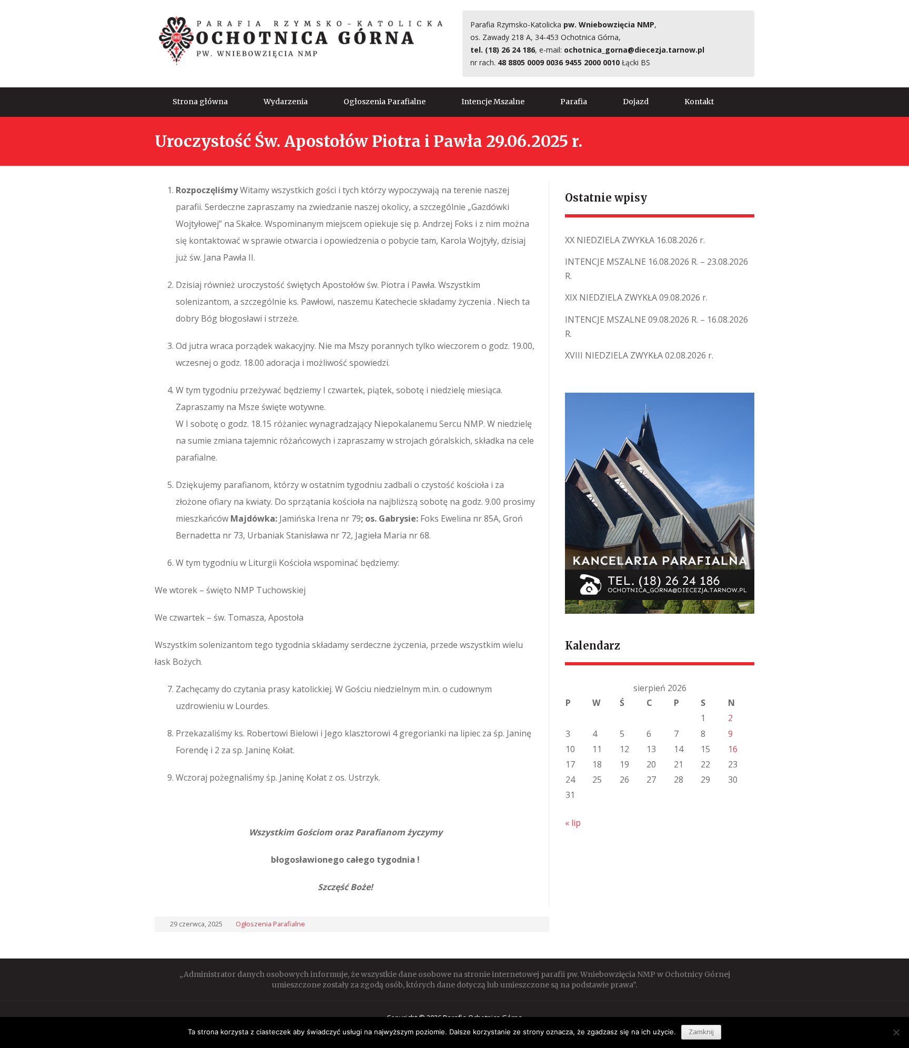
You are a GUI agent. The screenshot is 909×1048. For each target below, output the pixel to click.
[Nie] (896, 1032)
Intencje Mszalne (492, 101)
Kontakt (699, 101)
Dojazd (636, 101)
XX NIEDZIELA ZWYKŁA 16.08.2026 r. (635, 240)
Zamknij (701, 1031)
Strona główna (200, 101)
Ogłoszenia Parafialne (385, 101)
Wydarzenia (286, 101)
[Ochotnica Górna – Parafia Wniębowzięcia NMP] (301, 40)
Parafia (573, 101)
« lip (573, 823)
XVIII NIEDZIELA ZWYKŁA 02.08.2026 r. (639, 355)
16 (733, 749)
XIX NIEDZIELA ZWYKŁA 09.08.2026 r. (636, 297)
